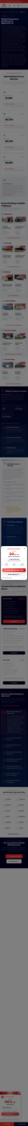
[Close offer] (24, 548)
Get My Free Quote (13, 574)
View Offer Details (7, 577)
